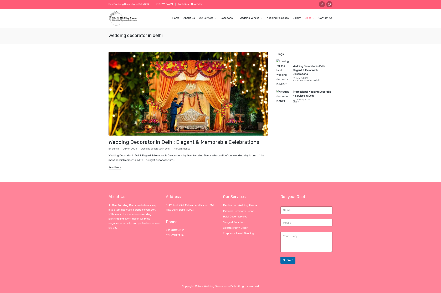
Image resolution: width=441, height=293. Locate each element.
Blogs (296, 102)
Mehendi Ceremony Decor (238, 211)
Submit (288, 260)
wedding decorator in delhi (155, 148)
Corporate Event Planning (238, 233)
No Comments (182, 148)
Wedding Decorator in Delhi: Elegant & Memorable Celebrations (184, 142)
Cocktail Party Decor (235, 227)
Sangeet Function (233, 222)
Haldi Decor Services (235, 216)
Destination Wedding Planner (240, 205)
